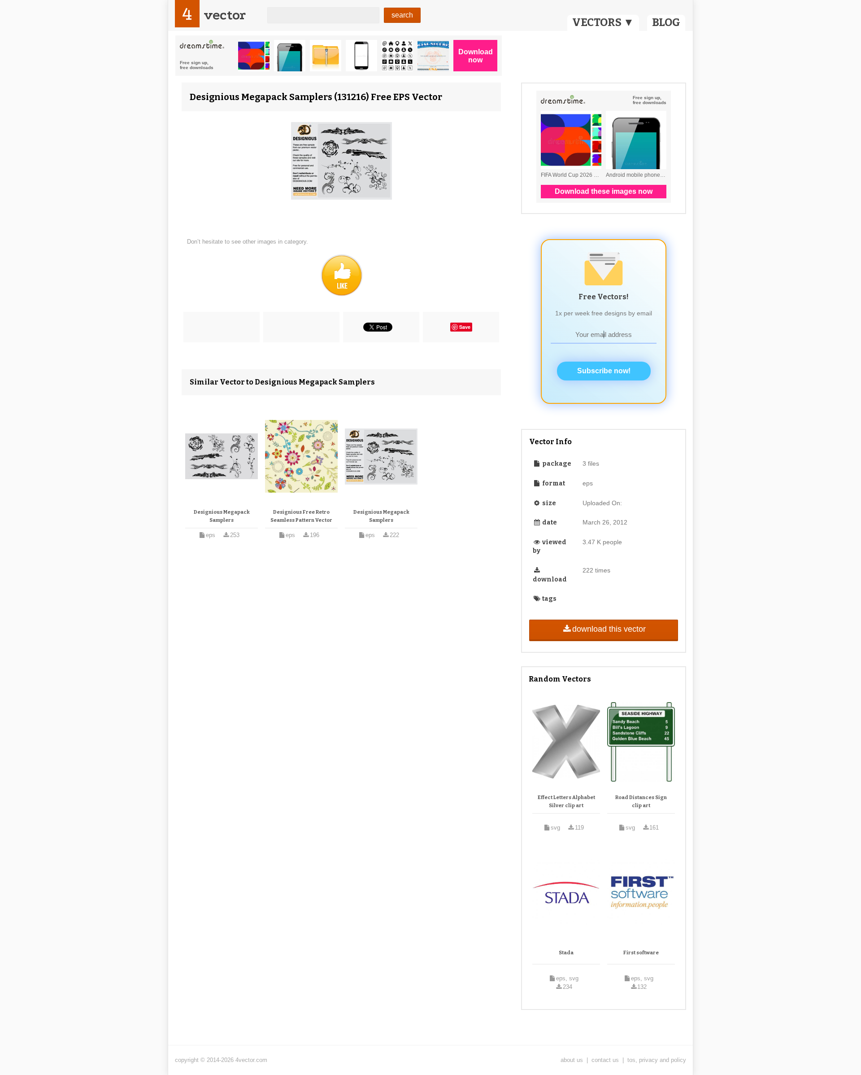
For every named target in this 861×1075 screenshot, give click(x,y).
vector (225, 15)
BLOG (666, 22)
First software (641, 953)
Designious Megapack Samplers (222, 516)
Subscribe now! (604, 371)
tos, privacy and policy (656, 1060)
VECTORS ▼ (603, 22)
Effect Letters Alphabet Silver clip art (566, 801)
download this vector (609, 629)
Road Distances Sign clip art (641, 801)
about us (572, 1060)
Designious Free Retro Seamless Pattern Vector (301, 516)
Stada (566, 953)
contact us (605, 1060)
